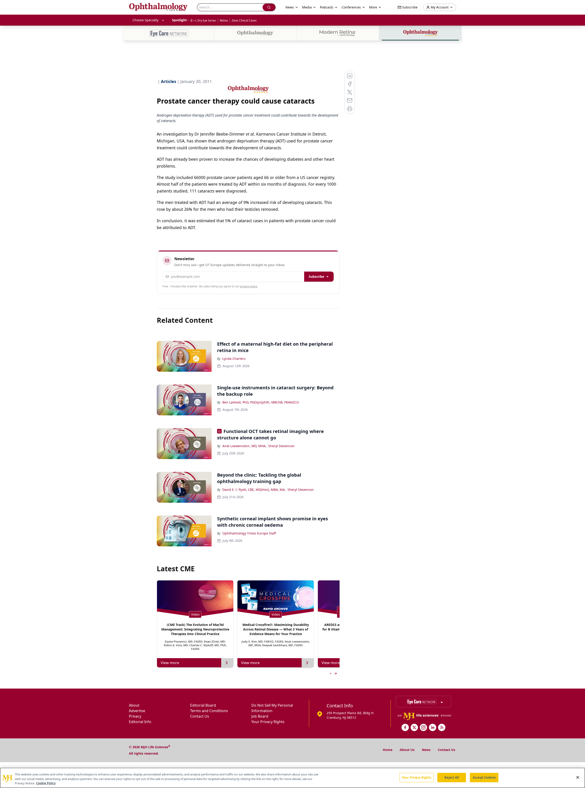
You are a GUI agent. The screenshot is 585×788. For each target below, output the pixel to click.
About (134, 705)
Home (387, 750)
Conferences (351, 7)
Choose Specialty (145, 20)
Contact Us (199, 716)
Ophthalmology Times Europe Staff (249, 533)
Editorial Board (203, 705)
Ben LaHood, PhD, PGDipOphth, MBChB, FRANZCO (260, 402)
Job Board (259, 716)
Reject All (451, 777)
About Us (407, 750)
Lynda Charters (234, 358)
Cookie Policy (46, 783)
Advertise (137, 710)
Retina (224, 20)
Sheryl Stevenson (281, 446)
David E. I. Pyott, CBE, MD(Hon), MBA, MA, (254, 489)
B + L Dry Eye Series (203, 20)
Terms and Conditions (209, 710)
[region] (292, 778)
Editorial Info (140, 721)
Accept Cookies (484, 777)
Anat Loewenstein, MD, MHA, (244, 446)
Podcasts (326, 7)
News (426, 750)
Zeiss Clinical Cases (244, 20)
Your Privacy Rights (268, 721)
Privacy (135, 716)
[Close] (578, 777)
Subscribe (316, 276)
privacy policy (248, 286)
